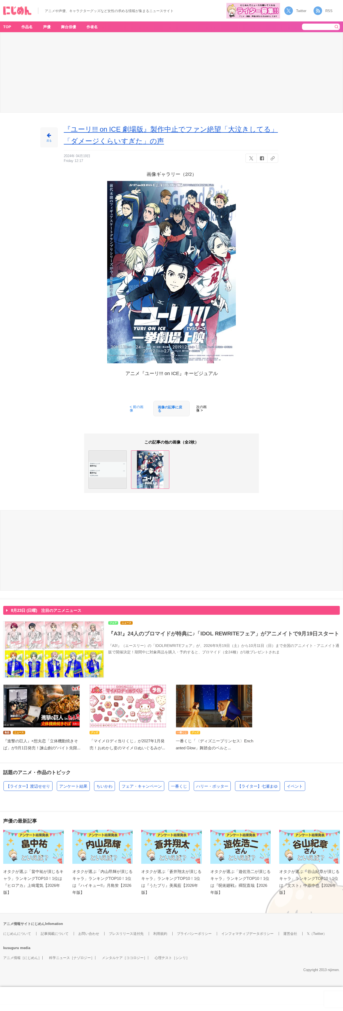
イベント (295, 786)
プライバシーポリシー (194, 934)
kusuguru (11, 948)
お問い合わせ (88, 934)
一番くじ (179, 786)
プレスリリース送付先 (126, 934)
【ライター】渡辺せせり (28, 786)
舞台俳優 (68, 27)
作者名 (92, 27)
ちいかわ (104, 786)
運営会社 (290, 934)
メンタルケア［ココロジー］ (124, 958)
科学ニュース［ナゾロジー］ (71, 958)
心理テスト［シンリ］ (172, 958)
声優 (47, 27)
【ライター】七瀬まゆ (257, 786)
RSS (329, 11)
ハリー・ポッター (212, 786)
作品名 (27, 27)
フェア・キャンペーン (142, 786)
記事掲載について (55, 934)
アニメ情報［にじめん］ (22, 958)
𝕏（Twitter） (317, 934)
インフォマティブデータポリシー (247, 934)
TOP (7, 27)
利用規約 (160, 934)
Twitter (301, 11)
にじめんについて (17, 934)
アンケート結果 (73, 786)
